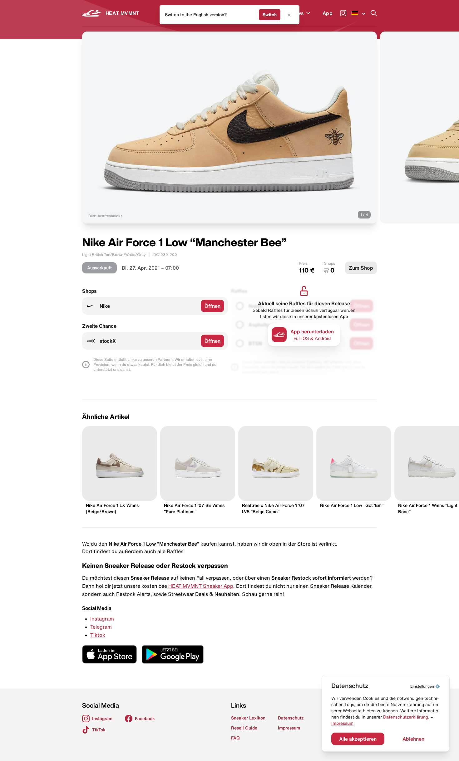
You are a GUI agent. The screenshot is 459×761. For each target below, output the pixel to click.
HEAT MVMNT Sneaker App (200, 585)
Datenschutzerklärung (405, 717)
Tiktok (97, 634)
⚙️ (425, 686)
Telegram (101, 626)
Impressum (342, 723)
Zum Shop (361, 267)
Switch (270, 14)
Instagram (102, 618)
